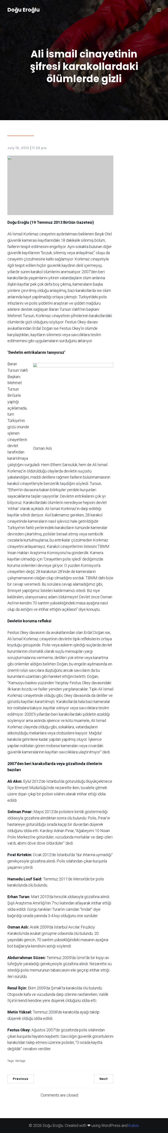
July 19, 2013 (18, 148)
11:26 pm (39, 148)
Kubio (133, 1125)
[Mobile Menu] (159, 10)
